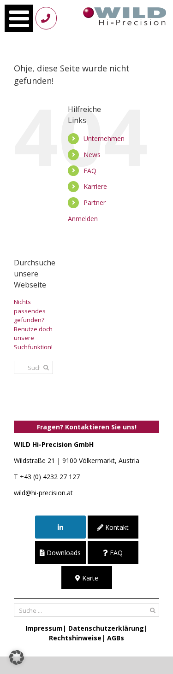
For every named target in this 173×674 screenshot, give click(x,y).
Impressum (44, 628)
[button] (16, 657)
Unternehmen (104, 138)
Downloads (63, 552)
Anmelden (83, 218)
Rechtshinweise (75, 637)
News (92, 154)
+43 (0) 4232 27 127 (50, 476)
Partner (95, 202)
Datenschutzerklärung (106, 628)
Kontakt (116, 527)
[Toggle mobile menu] (19, 18)
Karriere (95, 186)
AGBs (115, 637)
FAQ (90, 170)
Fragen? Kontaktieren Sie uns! (87, 426)
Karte (89, 578)
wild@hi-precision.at (43, 492)
